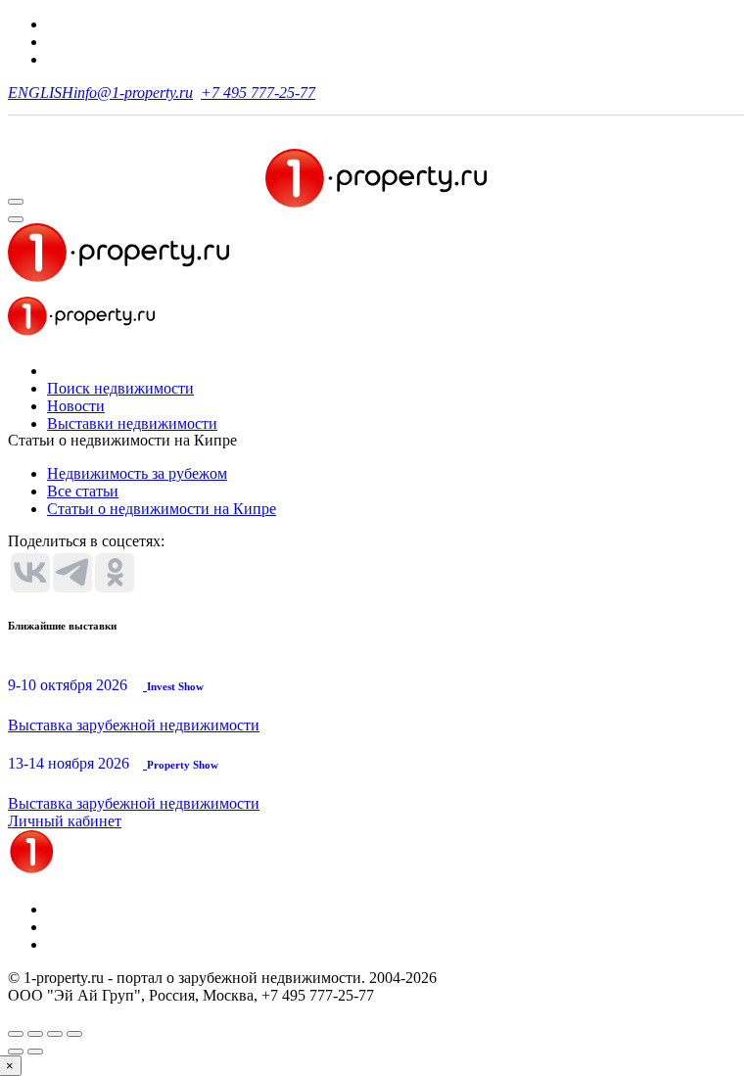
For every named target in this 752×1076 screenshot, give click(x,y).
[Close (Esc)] (16, 1034)
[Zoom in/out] (74, 1034)
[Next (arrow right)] (35, 1051)
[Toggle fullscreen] (55, 1034)
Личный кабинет (64, 821)
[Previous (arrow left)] (16, 1051)
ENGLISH (40, 92)
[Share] (35, 1034)
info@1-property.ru (133, 92)
